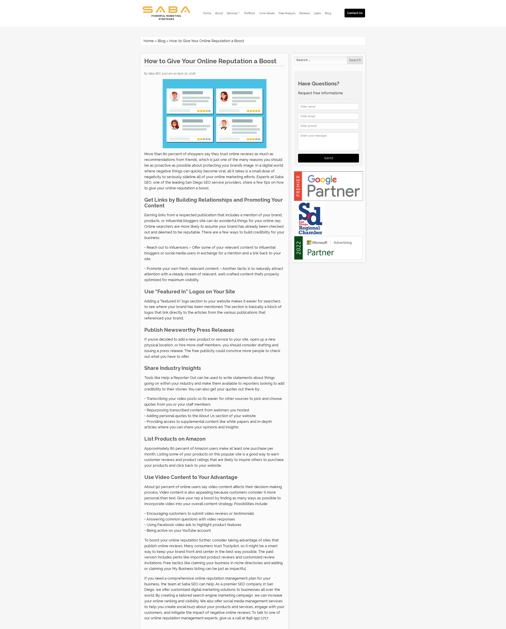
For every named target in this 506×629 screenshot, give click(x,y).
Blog (161, 41)
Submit (328, 158)
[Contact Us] (358, 8)
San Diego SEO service (204, 182)
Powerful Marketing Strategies (166, 18)
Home (148, 41)
